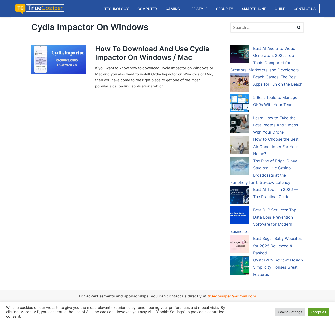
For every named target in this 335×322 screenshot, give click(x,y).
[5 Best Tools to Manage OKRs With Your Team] (239, 104)
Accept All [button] (318, 312)
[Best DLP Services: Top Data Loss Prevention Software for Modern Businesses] (239, 216)
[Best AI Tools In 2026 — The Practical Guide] (239, 196)
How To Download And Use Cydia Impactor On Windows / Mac (152, 53)
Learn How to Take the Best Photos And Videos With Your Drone (275, 125)
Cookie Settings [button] (290, 312)
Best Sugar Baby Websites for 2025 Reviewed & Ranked (277, 245)
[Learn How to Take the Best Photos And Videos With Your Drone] (239, 124)
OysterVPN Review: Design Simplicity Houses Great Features (278, 267)
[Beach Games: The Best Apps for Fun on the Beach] (239, 83)
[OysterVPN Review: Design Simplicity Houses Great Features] (239, 266)
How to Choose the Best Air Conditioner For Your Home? (276, 146)
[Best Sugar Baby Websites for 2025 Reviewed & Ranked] (239, 245)
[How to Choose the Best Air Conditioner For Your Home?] (239, 146)
